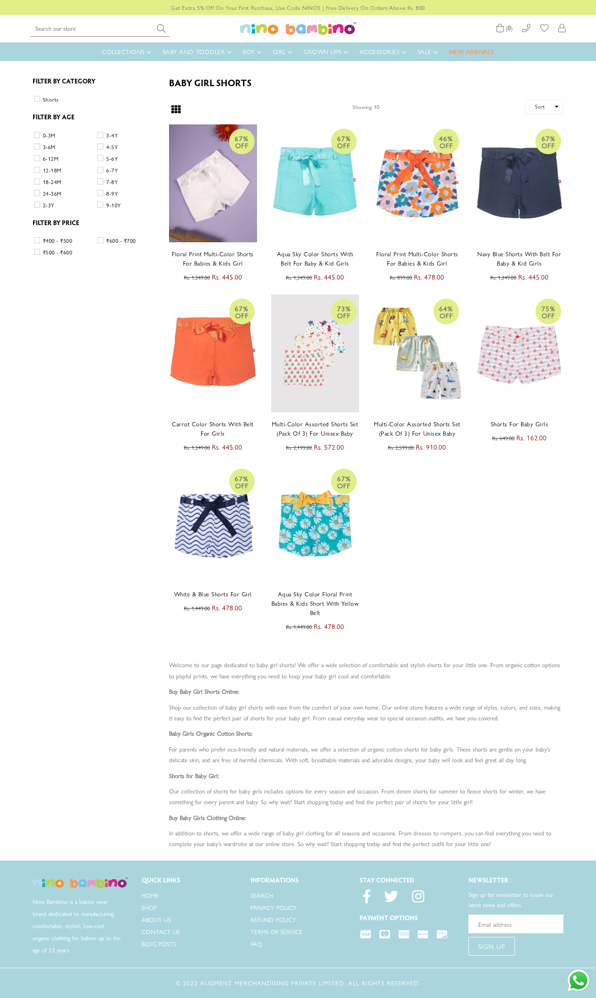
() (508, 28)
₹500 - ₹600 (57, 252)
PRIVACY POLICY (274, 907)
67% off (242, 141)
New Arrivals (471, 51)
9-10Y (113, 205)
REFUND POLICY (273, 919)
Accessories (380, 51)
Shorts (51, 99)
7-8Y (112, 182)
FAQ (256, 943)
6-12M (50, 158)
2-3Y (48, 205)
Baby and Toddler (195, 51)
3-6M (49, 147)
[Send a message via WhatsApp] (578, 980)
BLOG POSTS (159, 943)
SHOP (149, 907)
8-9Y (112, 193)
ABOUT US (156, 919)
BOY (250, 51)
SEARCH (262, 895)
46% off (446, 141)
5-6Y (112, 158)
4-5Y (112, 147)
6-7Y (112, 170)
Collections (124, 51)
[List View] (192, 107)
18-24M (52, 182)
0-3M (49, 135)
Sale (426, 51)
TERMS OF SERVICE (277, 931)
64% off (446, 311)
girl (280, 51)
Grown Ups (324, 51)
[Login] (562, 28)
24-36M (52, 193)
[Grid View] (176, 108)
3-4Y (112, 135)
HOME (150, 895)
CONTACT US (161, 931)
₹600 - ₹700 (120, 240)
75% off (548, 311)
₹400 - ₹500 (57, 240)
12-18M (52, 170)
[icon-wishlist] (544, 28)
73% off (344, 311)
